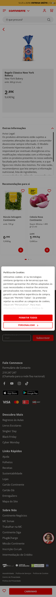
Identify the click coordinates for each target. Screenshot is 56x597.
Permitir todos (28, 317)
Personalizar (26, 325)
